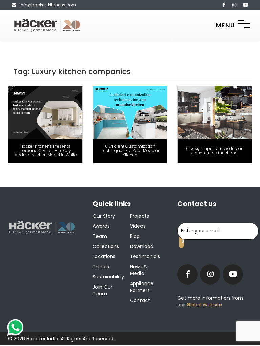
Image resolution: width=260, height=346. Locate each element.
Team (100, 236)
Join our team (102, 290)
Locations (104, 256)
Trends (101, 266)
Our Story (104, 216)
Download (141, 246)
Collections (106, 246)
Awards (101, 226)
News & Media (138, 270)
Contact (140, 300)
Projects (139, 216)
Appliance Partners (141, 287)
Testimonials (145, 256)
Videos (138, 226)
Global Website (203, 304)
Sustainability (108, 276)
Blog (135, 236)
